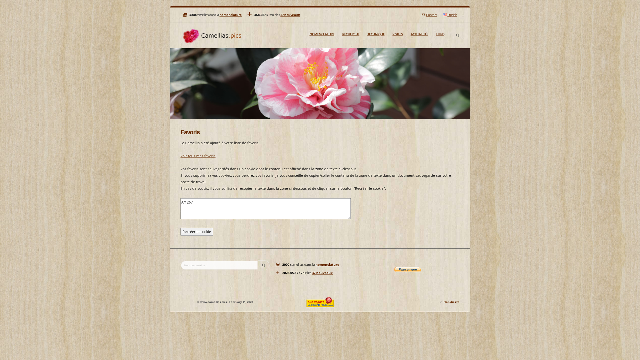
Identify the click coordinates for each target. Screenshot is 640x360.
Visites (397, 34)
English (452, 15)
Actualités (419, 34)
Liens (440, 34)
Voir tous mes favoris (198, 156)
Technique (376, 34)
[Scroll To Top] (631, 354)
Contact (431, 15)
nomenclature (231, 15)
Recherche (351, 34)
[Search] (458, 35)
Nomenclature (322, 34)
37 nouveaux (290, 15)
